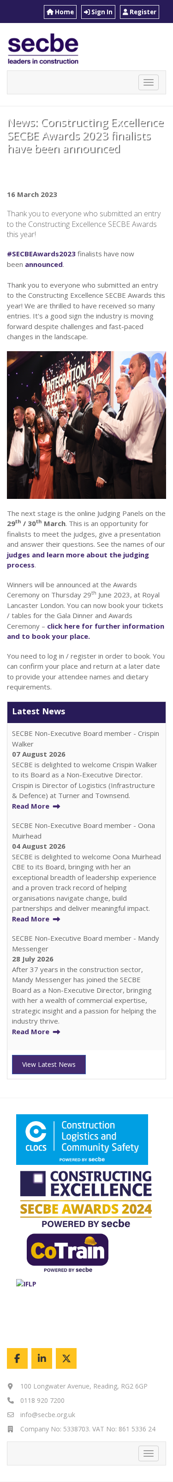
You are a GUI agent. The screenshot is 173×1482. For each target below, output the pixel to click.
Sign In (101, 12)
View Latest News (49, 1064)
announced (43, 264)
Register (142, 12)
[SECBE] (66, 1358)
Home (64, 12)
